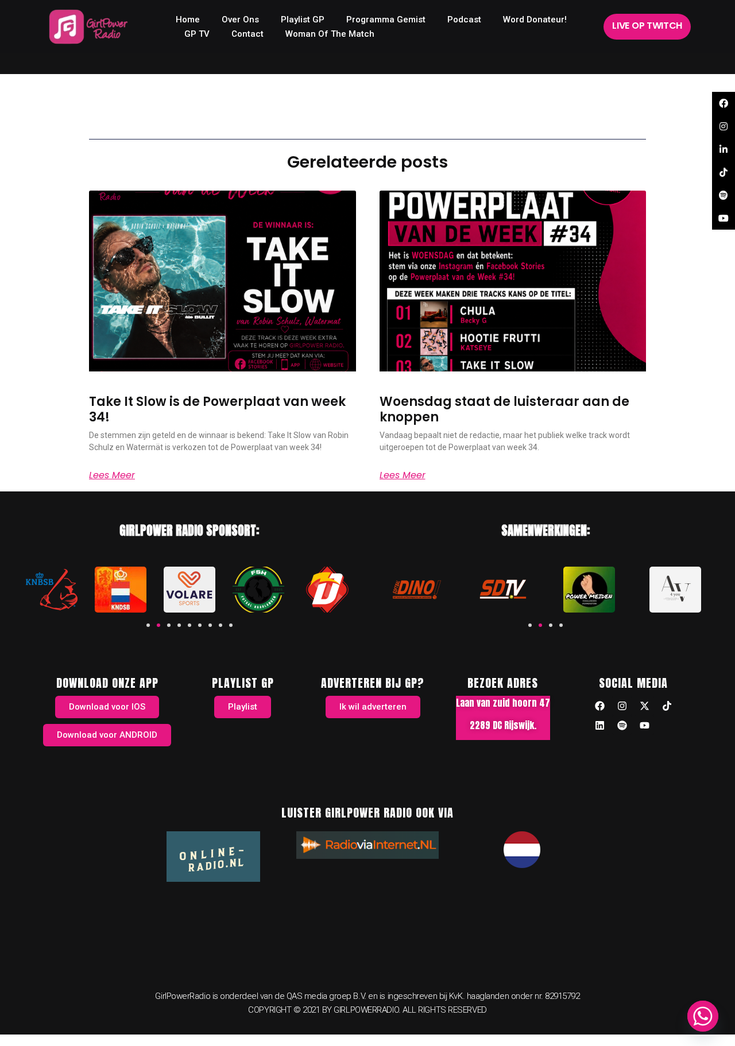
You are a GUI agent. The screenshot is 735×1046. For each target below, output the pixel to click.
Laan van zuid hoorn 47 (503, 703)
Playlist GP (302, 19)
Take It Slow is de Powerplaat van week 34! (217, 409)
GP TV (197, 34)
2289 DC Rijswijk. (503, 725)
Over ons (240, 19)
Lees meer (112, 475)
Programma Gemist (385, 19)
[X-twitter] (644, 705)
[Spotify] (622, 725)
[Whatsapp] (702, 1016)
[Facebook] (599, 705)
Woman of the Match (329, 34)
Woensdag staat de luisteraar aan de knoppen (504, 409)
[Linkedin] (599, 725)
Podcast (464, 19)
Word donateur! (535, 19)
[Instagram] (622, 705)
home (188, 19)
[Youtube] (644, 725)
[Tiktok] (666, 705)
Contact (247, 34)
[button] (148, 625)
